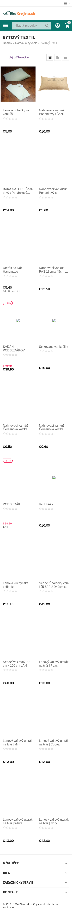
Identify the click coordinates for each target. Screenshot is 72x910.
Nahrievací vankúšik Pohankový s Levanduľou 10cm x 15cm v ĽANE (53, 191)
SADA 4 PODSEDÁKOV (14, 348)
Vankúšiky (46, 504)
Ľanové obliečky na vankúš (16, 112)
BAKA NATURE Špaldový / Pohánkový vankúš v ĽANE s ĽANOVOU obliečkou (18, 191)
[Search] (47, 25)
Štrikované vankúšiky (53, 346)
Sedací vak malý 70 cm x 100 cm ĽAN (16, 663)
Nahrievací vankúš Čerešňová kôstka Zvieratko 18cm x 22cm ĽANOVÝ (51, 427)
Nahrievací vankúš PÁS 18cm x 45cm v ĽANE (52, 269)
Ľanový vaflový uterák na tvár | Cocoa (54, 742)
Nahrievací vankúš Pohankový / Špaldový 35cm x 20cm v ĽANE (53, 112)
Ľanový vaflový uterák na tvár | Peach (54, 663)
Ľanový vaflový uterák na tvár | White (17, 821)
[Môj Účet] (57, 25)
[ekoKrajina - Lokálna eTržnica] (19, 13)
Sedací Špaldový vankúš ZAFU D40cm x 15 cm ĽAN (54, 585)
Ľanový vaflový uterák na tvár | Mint (17, 742)
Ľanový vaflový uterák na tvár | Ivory (54, 821)
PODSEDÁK (11, 504)
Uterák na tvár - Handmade (13, 269)
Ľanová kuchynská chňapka (15, 584)
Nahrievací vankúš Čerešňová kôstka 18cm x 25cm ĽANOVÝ (15, 427)
